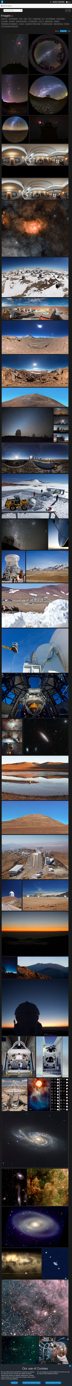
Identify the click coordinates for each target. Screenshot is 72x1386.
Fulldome (4, 21)
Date (69, 31)
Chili (29, 19)
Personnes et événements (9, 24)
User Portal (61, 2)
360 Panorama (13, 19)
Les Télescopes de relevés (9, 26)
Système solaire (47, 24)
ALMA (20, 19)
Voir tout (4, 19)
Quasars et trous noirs (32, 24)
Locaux (21, 24)
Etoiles (66, 24)
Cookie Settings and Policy (53, 1382)
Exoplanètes (61, 19)
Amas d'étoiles (58, 24)
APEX (25, 19)
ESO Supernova (50, 19)
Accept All (14, 1382)
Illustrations (32, 21)
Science (55, 2)
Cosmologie (36, 19)
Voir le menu (7, 6)
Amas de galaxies (21, 21)
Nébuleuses (48, 21)
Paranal (56, 21)
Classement (63, 31)
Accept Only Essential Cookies (31, 1382)
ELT (43, 19)
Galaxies (11, 21)
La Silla (41, 21)
